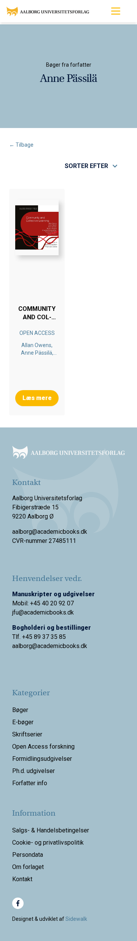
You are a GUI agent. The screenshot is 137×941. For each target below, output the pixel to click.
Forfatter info (29, 783)
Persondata (27, 854)
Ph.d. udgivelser (33, 771)
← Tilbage (21, 145)
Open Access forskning (43, 746)
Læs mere (37, 398)
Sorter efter (86, 166)
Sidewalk (76, 919)
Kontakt (22, 879)
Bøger (20, 710)
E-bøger (22, 722)
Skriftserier (27, 734)
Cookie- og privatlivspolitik (48, 842)
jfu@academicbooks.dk (43, 612)
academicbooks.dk (62, 646)
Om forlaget (28, 867)
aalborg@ (24, 646)
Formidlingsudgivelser (42, 758)
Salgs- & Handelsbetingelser (50, 830)
